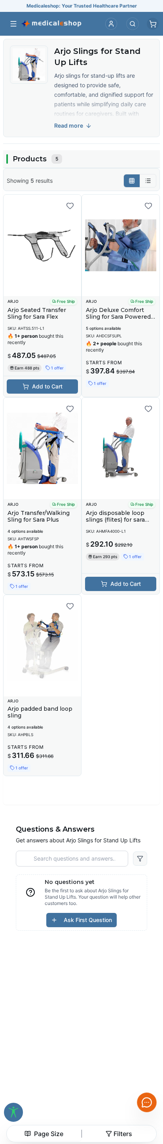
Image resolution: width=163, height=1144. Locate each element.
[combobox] (44, 1134)
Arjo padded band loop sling (40, 712)
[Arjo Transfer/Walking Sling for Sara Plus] (42, 448)
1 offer (57, 367)
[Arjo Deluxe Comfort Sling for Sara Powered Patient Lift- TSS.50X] (120, 245)
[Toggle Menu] (13, 23)
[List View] (148, 180)
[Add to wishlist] (70, 206)
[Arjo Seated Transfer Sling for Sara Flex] (42, 245)
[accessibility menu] (13, 1112)
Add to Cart (47, 386)
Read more (68, 125)
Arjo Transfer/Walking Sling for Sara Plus (39, 516)
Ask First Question (88, 919)
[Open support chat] (147, 1102)
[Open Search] (132, 23)
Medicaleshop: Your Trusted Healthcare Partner (82, 6)
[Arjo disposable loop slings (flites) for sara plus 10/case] (120, 448)
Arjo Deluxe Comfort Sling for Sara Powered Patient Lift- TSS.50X (118, 316)
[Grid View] (132, 180)
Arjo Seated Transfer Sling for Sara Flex (37, 313)
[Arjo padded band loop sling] (42, 645)
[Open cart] (153, 24)
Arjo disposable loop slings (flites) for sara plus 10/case (115, 519)
